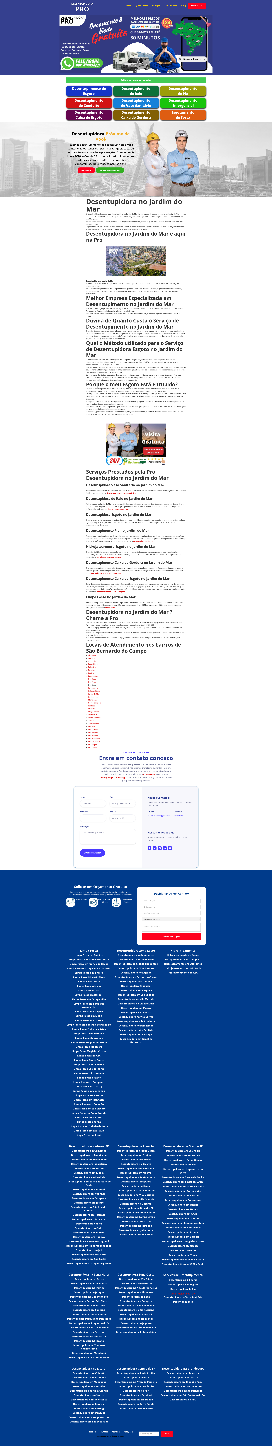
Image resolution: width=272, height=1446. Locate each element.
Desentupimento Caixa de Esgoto (89, 115)
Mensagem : (85, 826)
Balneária (92, 667)
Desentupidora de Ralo (183, 1293)
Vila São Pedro (94, 741)
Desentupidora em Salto (89, 1228)
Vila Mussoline (94, 738)
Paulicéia (91, 706)
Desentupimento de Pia (183, 91)
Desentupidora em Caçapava (89, 1198)
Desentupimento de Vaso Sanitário (136, 103)
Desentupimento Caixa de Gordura (136, 115)
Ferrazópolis (93, 688)
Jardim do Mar (93, 694)
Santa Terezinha (94, 718)
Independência (94, 691)
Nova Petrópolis (94, 703)
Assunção (92, 661)
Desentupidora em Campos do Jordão (89, 1263)
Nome (82, 797)
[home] (82, 7)
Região (113, 812)
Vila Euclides (93, 729)
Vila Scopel (92, 744)
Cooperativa (93, 676)
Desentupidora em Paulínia (89, 1177)
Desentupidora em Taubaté (89, 1214)
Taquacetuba (93, 724)
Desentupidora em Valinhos (89, 1193)
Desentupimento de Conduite (89, 103)
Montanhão (93, 700)
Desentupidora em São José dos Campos (89, 1208)
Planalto (91, 709)
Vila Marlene (93, 735)
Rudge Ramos (93, 712)
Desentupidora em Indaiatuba (89, 1163)
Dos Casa (92, 679)
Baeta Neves (93, 664)
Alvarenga (92, 655)
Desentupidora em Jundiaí (89, 1172)
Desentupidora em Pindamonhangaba (89, 1245)
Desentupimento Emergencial (183, 103)
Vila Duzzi (92, 727)
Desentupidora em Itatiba (89, 1168)
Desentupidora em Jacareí (89, 1202)
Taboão (91, 721)
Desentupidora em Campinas (89, 1150)
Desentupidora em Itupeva (89, 1236)
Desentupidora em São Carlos (89, 1258)
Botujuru (91, 670)
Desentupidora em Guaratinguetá (89, 1241)
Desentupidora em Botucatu (89, 1254)
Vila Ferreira (93, 732)
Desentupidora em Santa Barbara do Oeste (89, 1183)
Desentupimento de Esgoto (89, 91)
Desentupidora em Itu (89, 1223)
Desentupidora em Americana (89, 1155)
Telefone (84, 812)
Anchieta (91, 658)
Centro (91, 673)
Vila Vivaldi (92, 747)
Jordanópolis (93, 697)
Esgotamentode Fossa (183, 115)
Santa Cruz (92, 715)
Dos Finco (92, 682)
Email (112, 797)
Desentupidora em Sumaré (89, 1189)
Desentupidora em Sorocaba (89, 1219)
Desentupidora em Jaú (89, 1250)
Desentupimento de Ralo (136, 91)
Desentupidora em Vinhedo (89, 1232)
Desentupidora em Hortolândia (89, 1159)
